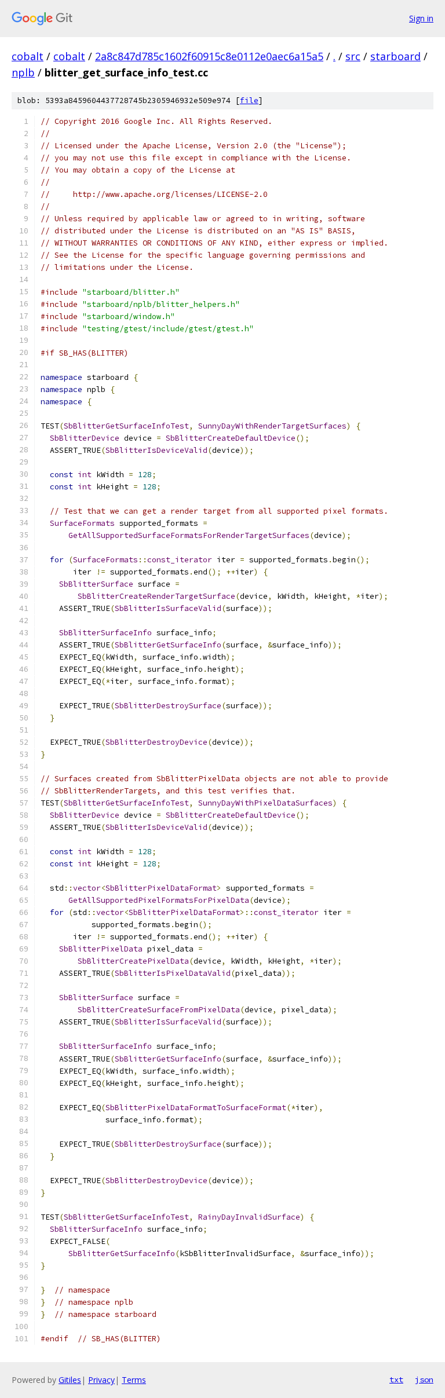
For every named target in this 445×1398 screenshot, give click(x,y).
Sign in (421, 18)
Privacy (101, 1379)
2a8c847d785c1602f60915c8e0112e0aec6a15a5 (209, 56)
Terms (134, 1379)
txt (396, 1379)
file (249, 100)
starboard (395, 56)
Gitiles (70, 1379)
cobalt (27, 56)
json (424, 1379)
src (352, 56)
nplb (23, 72)
